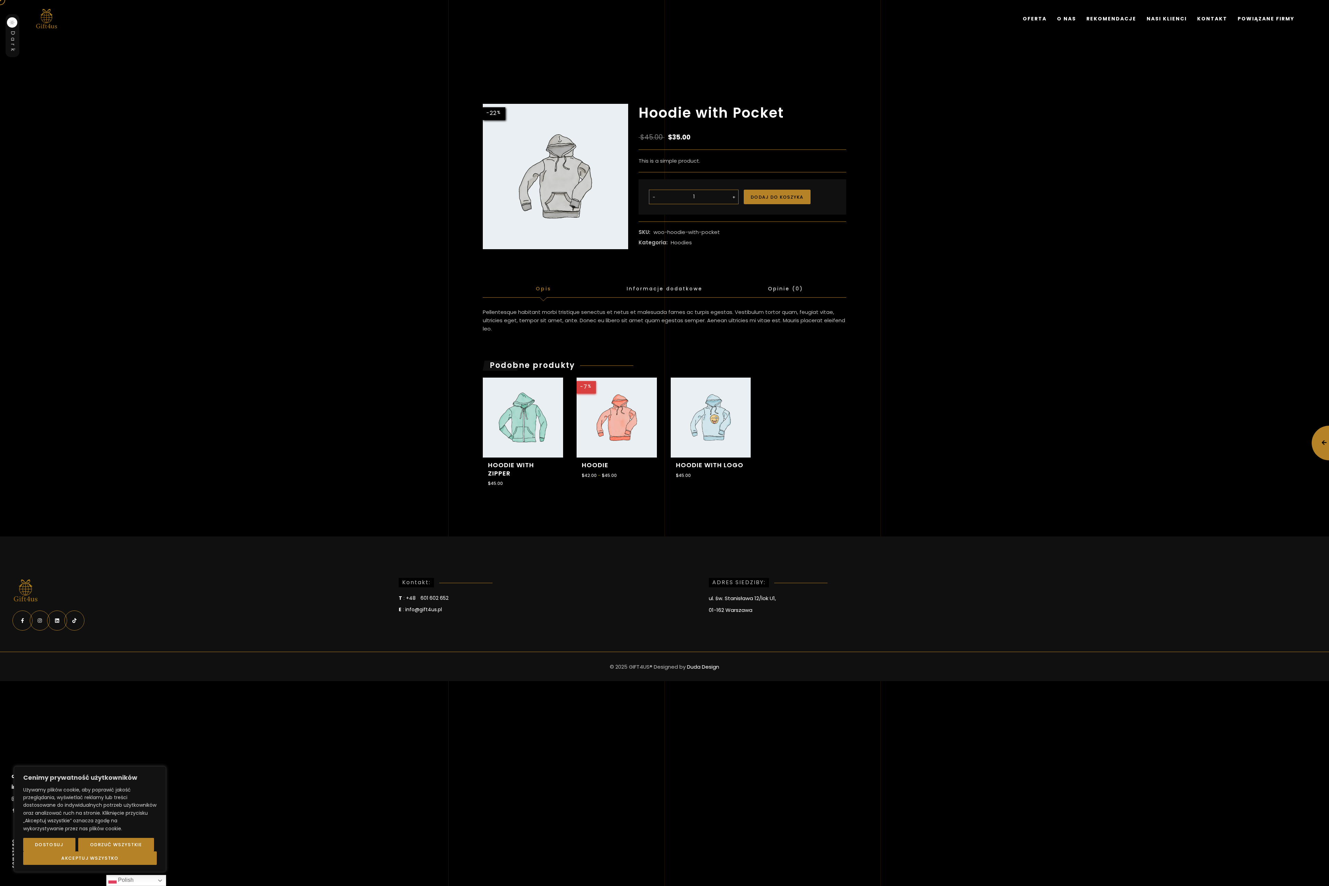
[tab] (543, 289)
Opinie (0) (785, 288)
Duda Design (703, 666)
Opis (543, 288)
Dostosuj (49, 844)
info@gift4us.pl (423, 609)
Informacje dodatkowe (665, 288)
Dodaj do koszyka (777, 197)
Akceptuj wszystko (89, 858)
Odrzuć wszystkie (116, 844)
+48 (427, 598)
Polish (125, 880)
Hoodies (681, 242)
